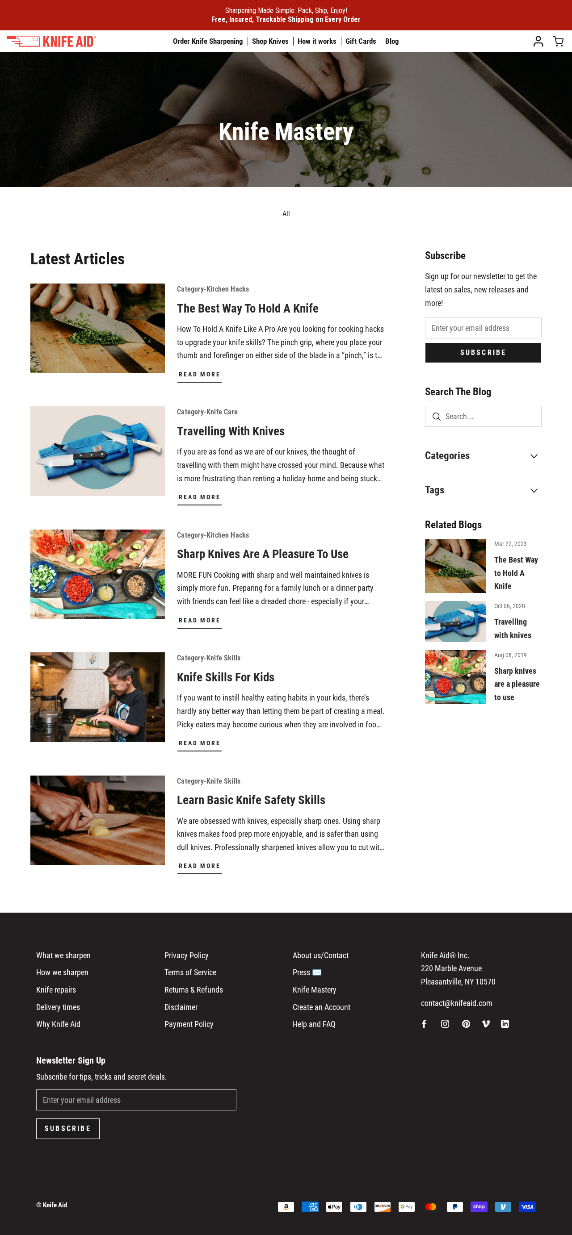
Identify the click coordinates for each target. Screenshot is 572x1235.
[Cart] (558, 41)
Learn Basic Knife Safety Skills (251, 800)
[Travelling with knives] (455, 621)
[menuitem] (540, 41)
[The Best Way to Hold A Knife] (455, 566)
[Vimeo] (486, 1024)
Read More (199, 374)
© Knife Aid (51, 1205)
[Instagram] (445, 1024)
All (286, 213)
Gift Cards (360, 41)
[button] (483, 456)
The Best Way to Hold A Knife (248, 308)
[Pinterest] (466, 1024)
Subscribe (483, 352)
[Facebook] (424, 1024)
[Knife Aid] (62, 41)
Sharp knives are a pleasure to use (263, 554)
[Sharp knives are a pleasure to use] (455, 677)
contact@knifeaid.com (456, 1003)
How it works (317, 41)
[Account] (538, 41)
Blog (392, 41)
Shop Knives (270, 41)
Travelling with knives (231, 431)
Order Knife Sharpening (208, 41)
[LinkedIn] (505, 1024)
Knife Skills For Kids (225, 677)
